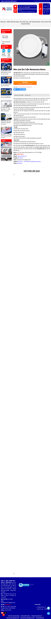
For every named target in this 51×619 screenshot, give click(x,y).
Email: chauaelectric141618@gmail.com (27, 11)
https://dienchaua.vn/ (22, 156)
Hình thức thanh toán (40, 617)
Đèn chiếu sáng (24, 22)
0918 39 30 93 (49, 6)
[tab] (19, 95)
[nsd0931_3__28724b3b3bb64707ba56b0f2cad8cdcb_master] (31, 47)
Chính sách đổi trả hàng (25, 615)
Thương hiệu (41, 17)
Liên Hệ (47, 1)
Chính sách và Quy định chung (13, 615)
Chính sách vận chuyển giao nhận (13, 617)
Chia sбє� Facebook (20, 89)
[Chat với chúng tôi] (48, 613)
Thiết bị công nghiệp (20, 17)
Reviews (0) (27, 95)
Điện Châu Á (22, 76)
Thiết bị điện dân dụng (13, 22)
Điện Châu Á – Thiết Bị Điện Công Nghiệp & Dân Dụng (29, 161)
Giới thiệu (11, 17)
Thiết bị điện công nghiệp (5, 37)
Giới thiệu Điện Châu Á (39, 1)
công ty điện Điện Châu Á (35, 100)
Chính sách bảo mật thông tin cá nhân (27, 617)
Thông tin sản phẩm (19, 95)
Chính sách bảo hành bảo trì (36, 615)
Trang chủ (4, 17)
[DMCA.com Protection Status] (30, 584)
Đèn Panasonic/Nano (34, 22)
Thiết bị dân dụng (31, 17)
